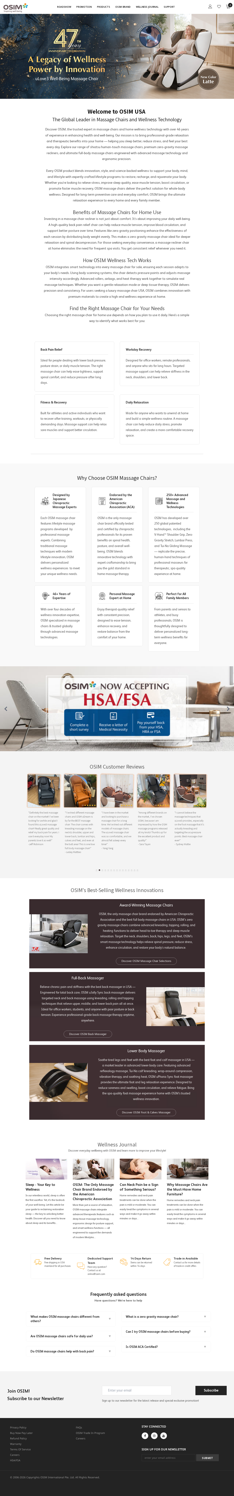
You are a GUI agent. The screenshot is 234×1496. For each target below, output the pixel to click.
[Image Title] (117, 708)
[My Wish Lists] (219, 6)
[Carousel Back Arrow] (6, 709)
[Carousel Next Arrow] (228, 709)
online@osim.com (96, 1274)
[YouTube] (163, 1435)
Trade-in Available (186, 1258)
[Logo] (16, 7)
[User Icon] (210, 6)
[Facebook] (145, 1435)
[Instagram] (154, 1435)
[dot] (96, 870)
